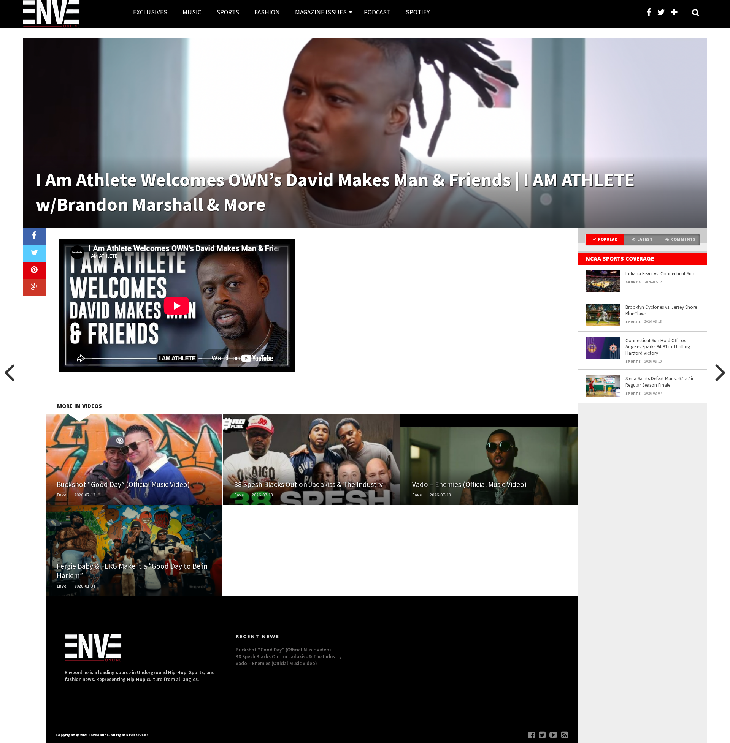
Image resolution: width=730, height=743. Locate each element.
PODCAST (377, 12)
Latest (644, 239)
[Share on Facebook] (34, 236)
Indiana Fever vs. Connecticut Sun (659, 273)
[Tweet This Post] (34, 253)
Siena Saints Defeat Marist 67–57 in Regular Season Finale (660, 381)
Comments (683, 239)
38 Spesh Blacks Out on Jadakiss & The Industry (288, 656)
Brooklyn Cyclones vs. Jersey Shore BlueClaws (661, 310)
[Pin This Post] (34, 270)
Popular (607, 239)
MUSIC (191, 12)
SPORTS (227, 12)
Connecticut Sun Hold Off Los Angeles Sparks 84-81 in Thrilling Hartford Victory (657, 346)
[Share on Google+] (34, 287)
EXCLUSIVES (150, 12)
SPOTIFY (418, 12)
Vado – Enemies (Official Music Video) (276, 663)
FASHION (267, 12)
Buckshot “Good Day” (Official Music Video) (283, 650)
